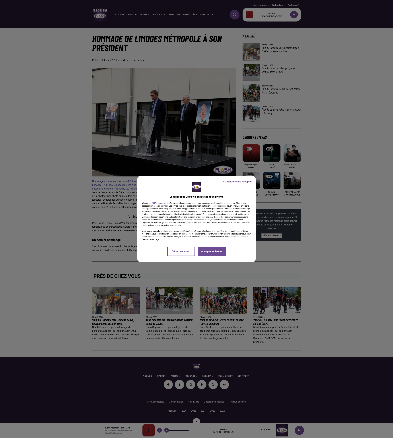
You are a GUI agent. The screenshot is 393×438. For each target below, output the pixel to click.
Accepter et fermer (212, 251)
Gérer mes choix (181, 251)
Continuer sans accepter (237, 181)
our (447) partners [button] (156, 203)
